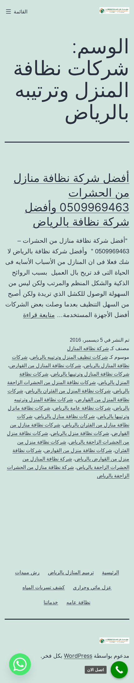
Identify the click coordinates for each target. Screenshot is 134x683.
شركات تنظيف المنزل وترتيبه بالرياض (69, 357)
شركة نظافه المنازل (88, 348)
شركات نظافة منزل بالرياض (80, 433)
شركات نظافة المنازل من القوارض (45, 365)
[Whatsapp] (20, 664)
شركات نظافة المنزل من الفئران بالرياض (68, 390)
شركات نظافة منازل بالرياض (65, 416)
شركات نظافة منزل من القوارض (78, 450)
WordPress (78, 655)
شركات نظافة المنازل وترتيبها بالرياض (90, 374)
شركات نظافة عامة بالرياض (82, 408)
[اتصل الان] (119, 669)
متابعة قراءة (39, 314)
